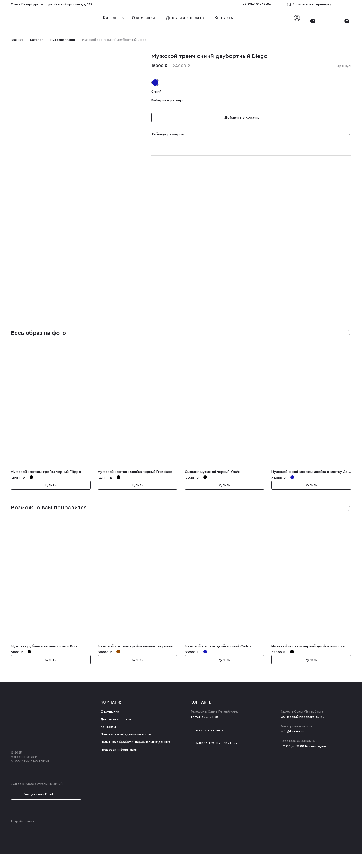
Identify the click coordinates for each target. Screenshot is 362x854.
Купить (50, 485)
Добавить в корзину (242, 118)
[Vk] (349, 4)
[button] (344, 117)
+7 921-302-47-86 (257, 4)
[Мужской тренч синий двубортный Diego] (75, 248)
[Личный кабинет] (297, 18)
